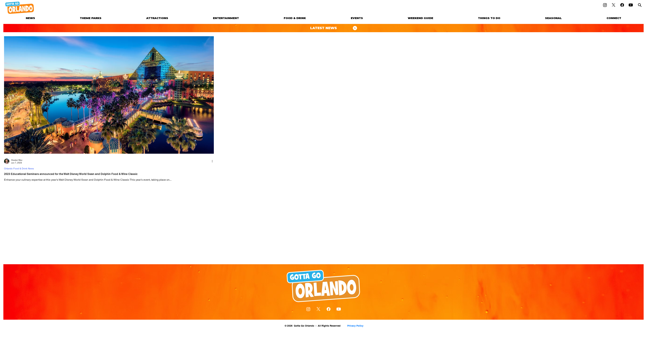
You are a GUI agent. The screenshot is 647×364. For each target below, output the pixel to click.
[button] (90, 18)
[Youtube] (630, 5)
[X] (613, 5)
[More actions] (213, 161)
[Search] (640, 5)
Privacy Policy (355, 325)
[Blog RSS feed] (355, 28)
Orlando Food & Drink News (19, 168)
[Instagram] (605, 5)
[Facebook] (622, 5)
